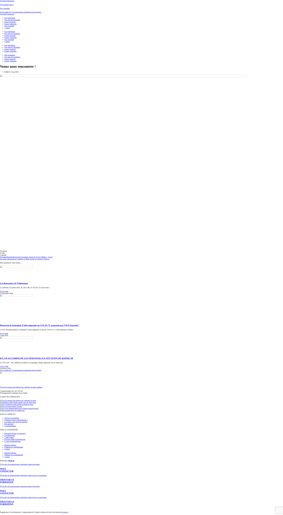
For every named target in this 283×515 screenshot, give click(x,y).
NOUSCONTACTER (7, 470)
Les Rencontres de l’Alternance (14, 283)
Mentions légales (10, 445)
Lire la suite (4, 291)
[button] (141, 251)
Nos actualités (5, 8)
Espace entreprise (10, 24)
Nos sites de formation (12, 20)
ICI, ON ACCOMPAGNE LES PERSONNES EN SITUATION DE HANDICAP (36, 358)
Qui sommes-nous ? (7, 5)
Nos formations (9, 18)
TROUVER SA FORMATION (7, 481)
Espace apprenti (9, 22)
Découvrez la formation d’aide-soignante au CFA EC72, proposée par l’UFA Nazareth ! (39, 325)
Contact (7, 28)
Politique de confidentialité (13, 447)
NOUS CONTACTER (7, 492)
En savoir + (65, 512)
